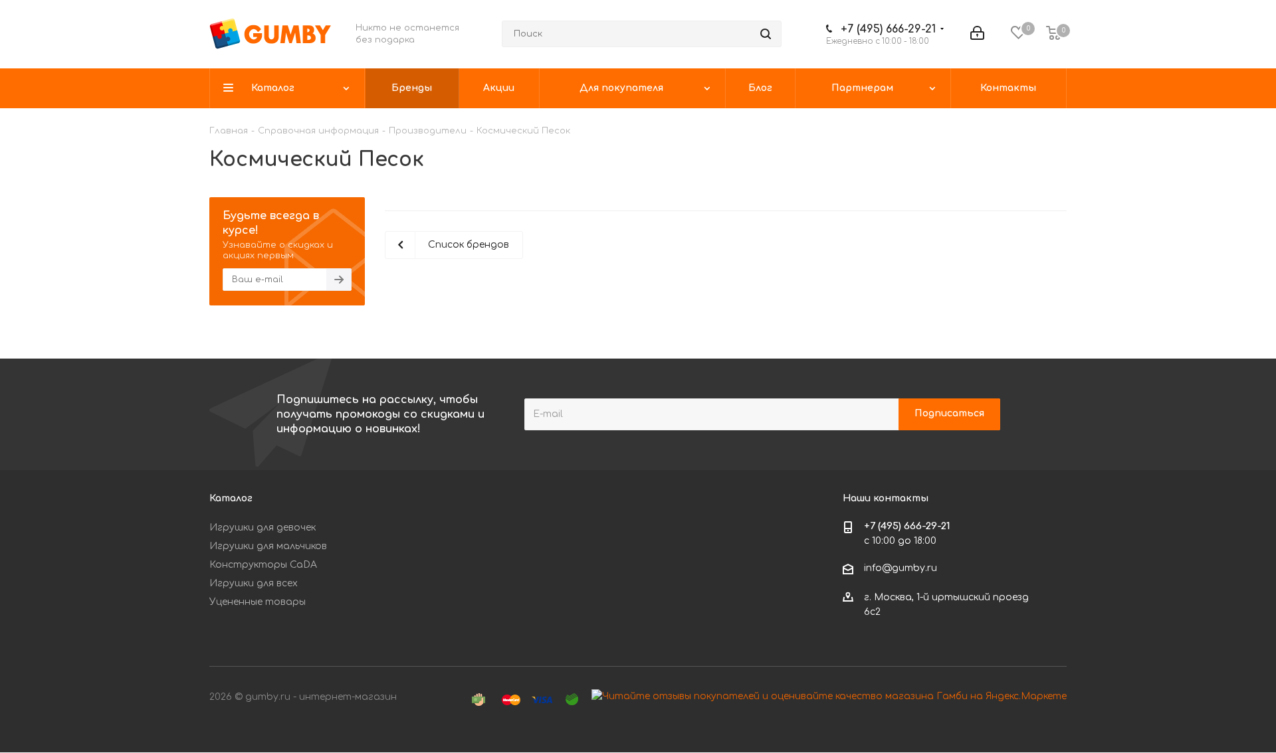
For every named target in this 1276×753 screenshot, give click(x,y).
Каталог (231, 498)
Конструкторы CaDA (263, 565)
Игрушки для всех (253, 583)
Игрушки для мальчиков (268, 546)
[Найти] (766, 34)
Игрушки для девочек (262, 528)
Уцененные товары (257, 602)
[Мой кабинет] (977, 34)
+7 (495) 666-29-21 (888, 29)
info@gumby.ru (900, 568)
